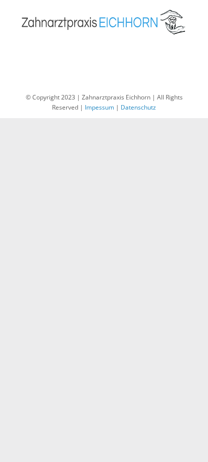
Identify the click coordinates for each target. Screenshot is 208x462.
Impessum (99, 107)
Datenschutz (138, 107)
